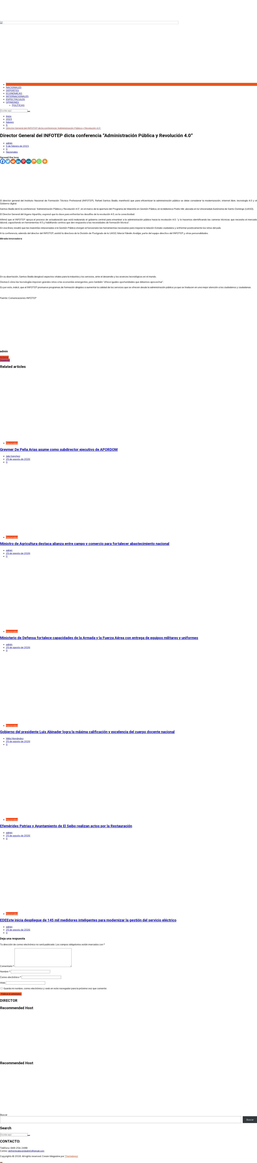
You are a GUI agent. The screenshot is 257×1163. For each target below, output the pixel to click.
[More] (45, 161)
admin (9, 143)
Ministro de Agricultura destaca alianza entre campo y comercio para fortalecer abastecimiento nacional (84, 544)
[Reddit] (13, 161)
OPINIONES (12, 102)
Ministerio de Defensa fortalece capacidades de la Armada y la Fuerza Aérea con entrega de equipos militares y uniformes (99, 638)
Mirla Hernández (14, 738)
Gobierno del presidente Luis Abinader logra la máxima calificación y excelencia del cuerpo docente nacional (87, 732)
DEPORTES (12, 90)
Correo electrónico (10, 977)
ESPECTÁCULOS (15, 99)
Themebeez (71, 1156)
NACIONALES (13, 87)
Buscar (3, 1114)
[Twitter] (7, 161)
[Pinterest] (23, 161)
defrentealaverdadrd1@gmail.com (26, 1150)
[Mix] (33, 161)
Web (2, 982)
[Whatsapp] (39, 161)
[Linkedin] (18, 161)
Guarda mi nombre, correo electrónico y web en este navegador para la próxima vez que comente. (55, 988)
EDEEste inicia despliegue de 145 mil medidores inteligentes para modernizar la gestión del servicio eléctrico (88, 920)
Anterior (4, 357)
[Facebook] (2, 161)
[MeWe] (28, 161)
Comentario (7, 966)
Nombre (5, 971)
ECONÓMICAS (14, 93)
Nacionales (12, 151)
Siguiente (5, 360)
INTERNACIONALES (17, 96)
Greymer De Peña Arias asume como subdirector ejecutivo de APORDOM (59, 449)
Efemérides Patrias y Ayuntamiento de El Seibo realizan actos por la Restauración (66, 826)
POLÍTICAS (18, 105)
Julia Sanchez (13, 456)
